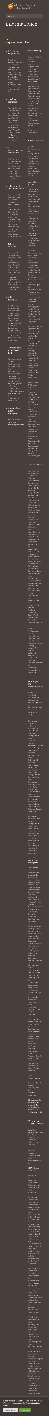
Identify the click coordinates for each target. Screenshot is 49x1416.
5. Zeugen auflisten (12, 245)
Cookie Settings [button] (10, 1410)
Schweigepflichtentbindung (18, 425)
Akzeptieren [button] (24, 1410)
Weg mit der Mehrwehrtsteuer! (36, 1122)
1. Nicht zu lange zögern (14, 52)
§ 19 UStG (31, 1168)
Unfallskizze (12, 137)
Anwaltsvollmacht (14, 420)
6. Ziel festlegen (12, 298)
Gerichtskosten (35, 464)
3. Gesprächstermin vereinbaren (16, 150)
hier (31, 1093)
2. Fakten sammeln (12, 100)
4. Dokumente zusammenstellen (16, 187)
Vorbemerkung (34, 50)
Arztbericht (12, 422)
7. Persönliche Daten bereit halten (14, 350)
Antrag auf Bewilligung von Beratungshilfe (33, 860)
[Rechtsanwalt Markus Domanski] (24, 6)
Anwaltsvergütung (36, 140)
